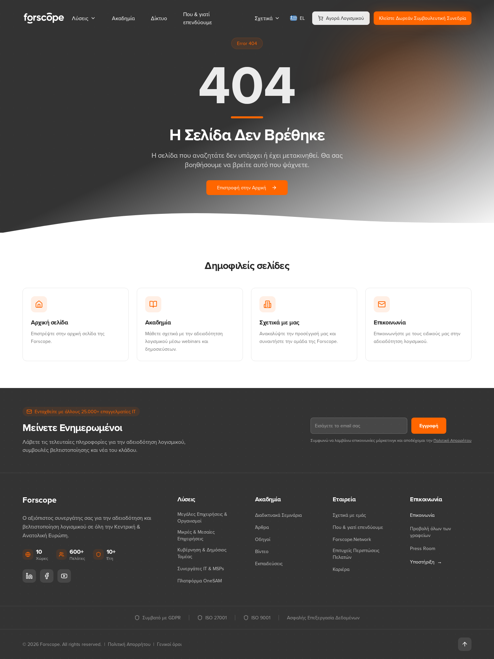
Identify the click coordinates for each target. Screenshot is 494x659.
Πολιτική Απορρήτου (452, 440)
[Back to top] (464, 644)
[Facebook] (46, 576)
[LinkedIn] (29, 576)
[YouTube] (64, 576)
